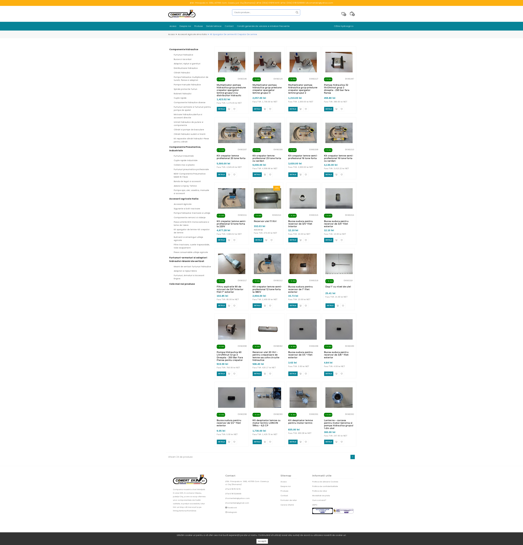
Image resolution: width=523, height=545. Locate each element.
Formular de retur (289, 500)
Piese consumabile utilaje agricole (191, 252)
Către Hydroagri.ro (343, 26)
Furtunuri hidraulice (183, 54)
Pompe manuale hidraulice (187, 84)
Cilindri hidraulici (182, 72)
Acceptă (262, 541)
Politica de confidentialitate (325, 486)
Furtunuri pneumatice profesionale (191, 169)
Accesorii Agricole (182, 204)
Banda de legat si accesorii (187, 181)
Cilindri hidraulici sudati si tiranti (190, 134)
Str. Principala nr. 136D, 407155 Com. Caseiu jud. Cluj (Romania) (247, 483)
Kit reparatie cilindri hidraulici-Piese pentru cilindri (191, 140)
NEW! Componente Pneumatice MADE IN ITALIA (190, 175)
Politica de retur (319, 491)
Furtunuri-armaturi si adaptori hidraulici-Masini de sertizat (188, 259)
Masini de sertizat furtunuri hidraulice (192, 266)
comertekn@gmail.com (237, 503)
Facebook (232, 507)
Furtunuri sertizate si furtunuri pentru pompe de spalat (192, 108)
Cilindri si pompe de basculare (189, 129)
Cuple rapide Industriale (186, 160)
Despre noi (185, 26)
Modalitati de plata (321, 495)
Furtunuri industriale (184, 156)
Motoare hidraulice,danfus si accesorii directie (188, 116)
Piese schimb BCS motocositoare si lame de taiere (191, 224)
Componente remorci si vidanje (190, 217)
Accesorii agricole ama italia (192, 34)
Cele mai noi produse (182, 284)
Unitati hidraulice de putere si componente (188, 124)
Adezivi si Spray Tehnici (185, 186)
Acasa (173, 26)
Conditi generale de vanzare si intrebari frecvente (263, 26)
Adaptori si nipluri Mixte (185, 271)
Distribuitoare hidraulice (186, 68)
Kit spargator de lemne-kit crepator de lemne (192, 231)
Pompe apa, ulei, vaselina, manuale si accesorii (191, 192)
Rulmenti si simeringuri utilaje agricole (188, 239)
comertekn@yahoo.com (238, 498)
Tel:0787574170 (233, 489)
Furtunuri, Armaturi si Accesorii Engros (189, 277)
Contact (229, 26)
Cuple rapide (180, 98)
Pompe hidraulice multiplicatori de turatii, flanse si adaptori (191, 79)
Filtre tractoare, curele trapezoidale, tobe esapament (192, 246)
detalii (221, 109)
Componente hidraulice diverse (190, 102)
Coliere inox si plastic (184, 165)
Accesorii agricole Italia (183, 198)
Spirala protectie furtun (185, 89)
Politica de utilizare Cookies (325, 481)
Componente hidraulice (183, 49)
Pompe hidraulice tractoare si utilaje (192, 213)
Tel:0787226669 (233, 493)
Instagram (232, 512)
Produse (198, 26)
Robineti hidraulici (182, 93)
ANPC (314, 505)
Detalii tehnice (213, 26)
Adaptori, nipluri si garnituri (187, 63)
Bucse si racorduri (182, 59)
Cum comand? (319, 500)
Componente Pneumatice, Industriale (185, 148)
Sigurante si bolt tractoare (187, 208)
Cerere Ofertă (287, 505)
